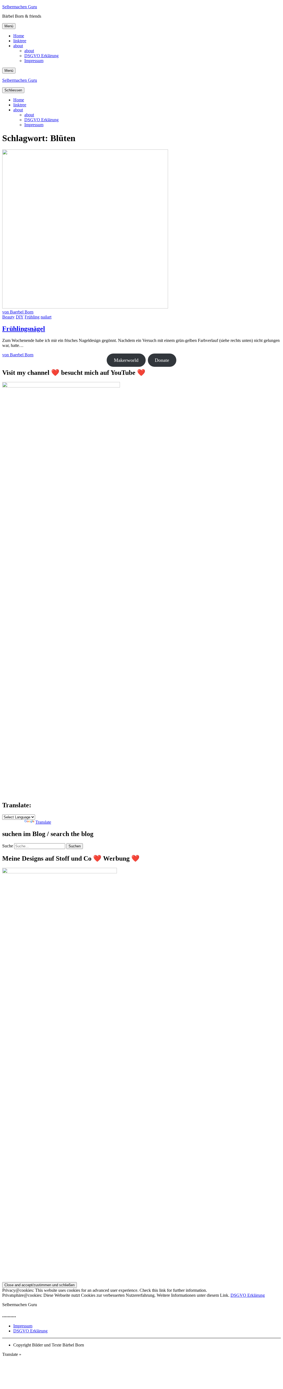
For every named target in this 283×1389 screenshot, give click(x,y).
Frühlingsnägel (23, 328)
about (18, 45)
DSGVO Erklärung (41, 55)
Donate (162, 360)
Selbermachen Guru (19, 6)
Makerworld (126, 360)
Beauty (8, 317)
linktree (19, 40)
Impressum (33, 60)
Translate (43, 822)
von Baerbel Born (17, 312)
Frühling (32, 317)
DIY (19, 317)
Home (18, 35)
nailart (46, 317)
